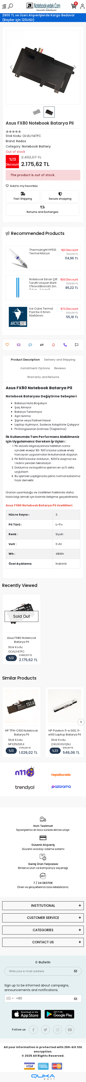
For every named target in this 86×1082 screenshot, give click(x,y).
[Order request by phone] (66, 345)
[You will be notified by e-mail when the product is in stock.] (54, 345)
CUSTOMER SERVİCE (43, 917)
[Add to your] (43, 345)
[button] (11, 67)
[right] (81, 722)
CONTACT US (43, 942)
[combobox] (10, 998)
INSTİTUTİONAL (43, 905)
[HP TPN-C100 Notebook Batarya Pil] (21, 707)
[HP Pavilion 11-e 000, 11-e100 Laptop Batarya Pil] (64, 707)
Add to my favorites (23, 186)
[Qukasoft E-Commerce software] (43, 1077)
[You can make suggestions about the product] (78, 345)
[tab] (25, 359)
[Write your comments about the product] (31, 345)
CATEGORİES (43, 930)
